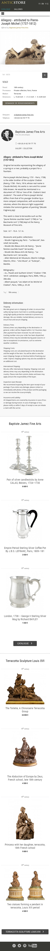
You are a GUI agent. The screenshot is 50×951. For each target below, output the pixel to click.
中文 (47, 3)
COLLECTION (27, 149)
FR (39, 3)
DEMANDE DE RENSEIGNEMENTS (20, 103)
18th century (12, 292)
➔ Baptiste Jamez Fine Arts (24, 115)
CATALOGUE (5, 9)
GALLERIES (18, 9)
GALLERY (18, 149)
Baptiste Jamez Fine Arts (30, 132)
